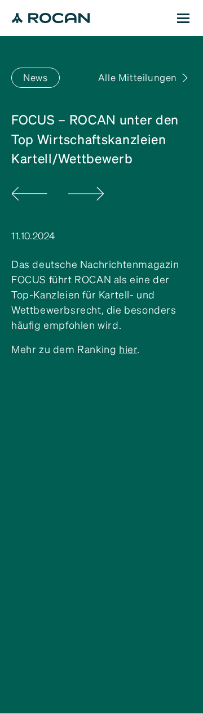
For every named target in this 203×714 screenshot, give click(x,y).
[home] (50, 18)
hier (128, 349)
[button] (183, 18)
